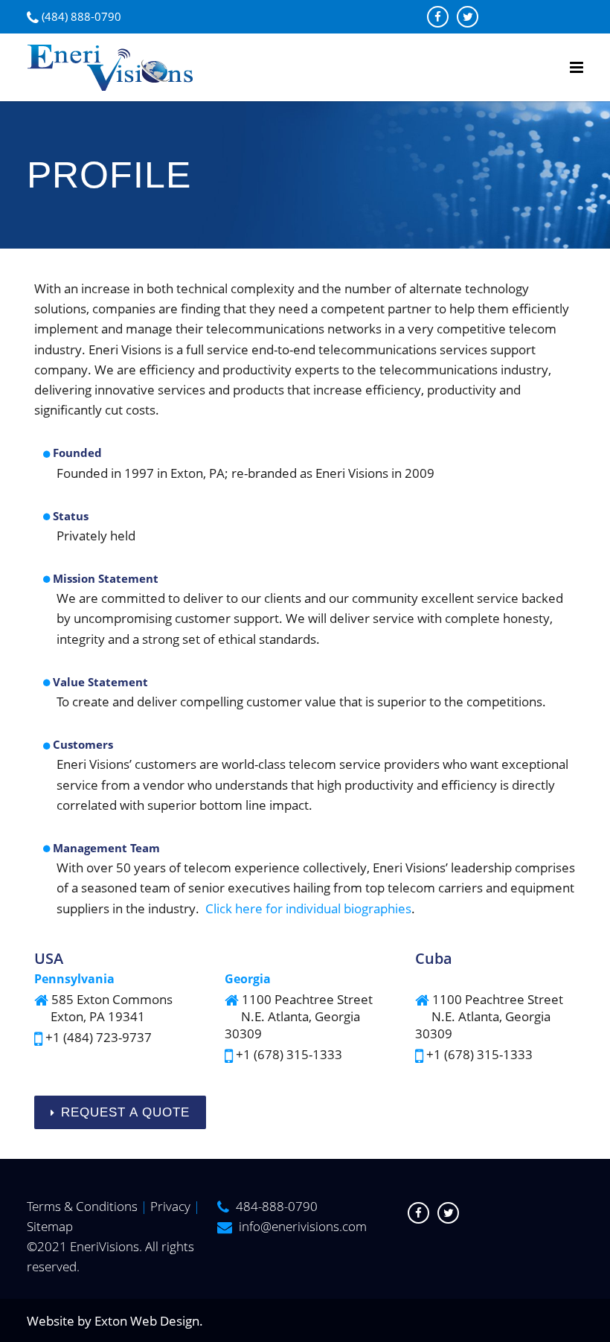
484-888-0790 (277, 1206)
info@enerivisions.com (303, 1226)
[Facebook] (438, 17)
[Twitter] (467, 17)
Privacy (170, 1206)
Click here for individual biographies (308, 908)
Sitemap (50, 1226)
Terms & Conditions (82, 1206)
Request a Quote (125, 1112)
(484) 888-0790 (81, 16)
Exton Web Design (146, 1320)
